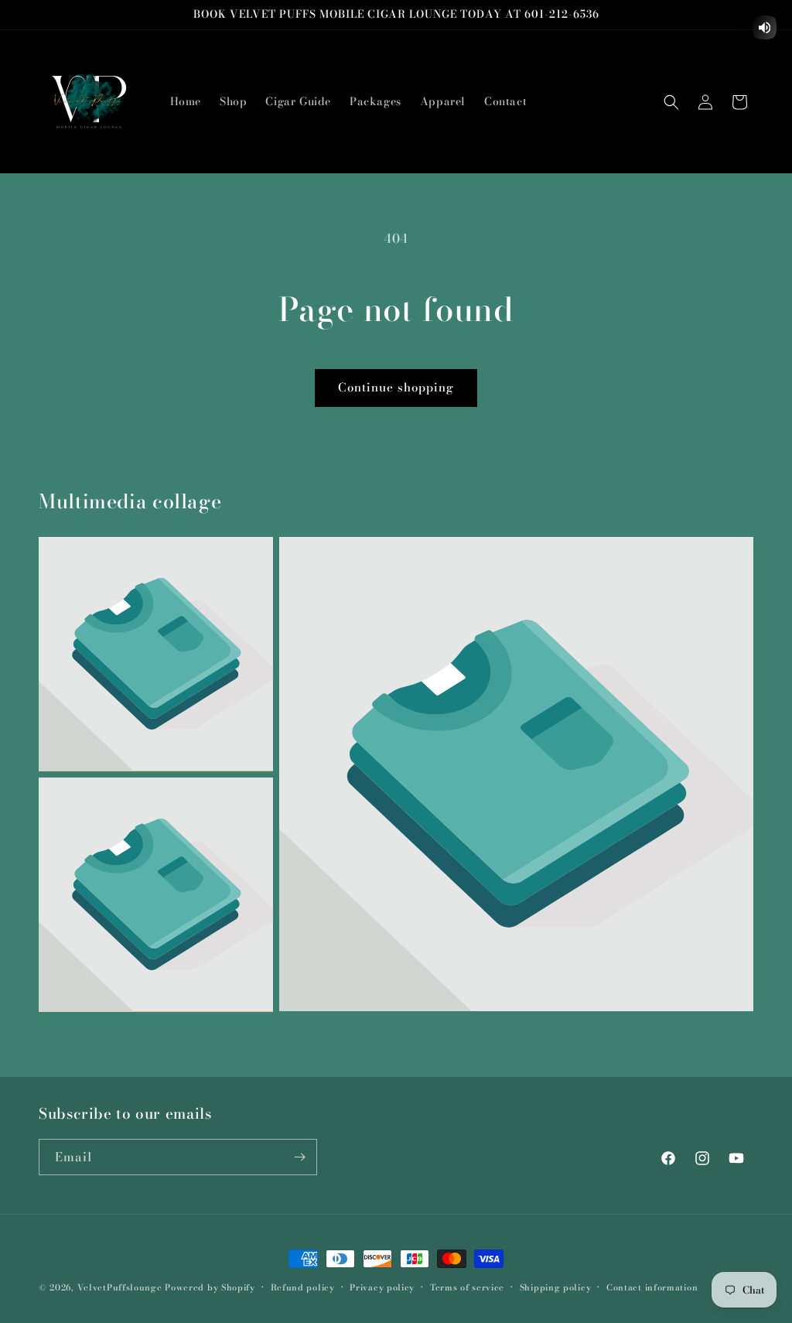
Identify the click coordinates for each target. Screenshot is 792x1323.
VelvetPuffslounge (119, 1287)
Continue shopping (396, 387)
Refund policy (303, 1287)
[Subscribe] (299, 1157)
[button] (671, 102)
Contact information (652, 1287)
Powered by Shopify (210, 1287)
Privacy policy (382, 1287)
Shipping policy (556, 1287)
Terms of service (467, 1287)
